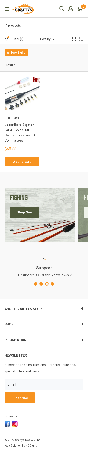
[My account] (70, 8)
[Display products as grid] (74, 39)
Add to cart (22, 161)
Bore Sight (17, 52)
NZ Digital (32, 445)
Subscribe (19, 398)
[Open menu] (7, 9)
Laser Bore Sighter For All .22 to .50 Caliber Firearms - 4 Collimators (20, 132)
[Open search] (61, 8)
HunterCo (12, 118)
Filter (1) (17, 39)
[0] (80, 8)
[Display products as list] (81, 39)
